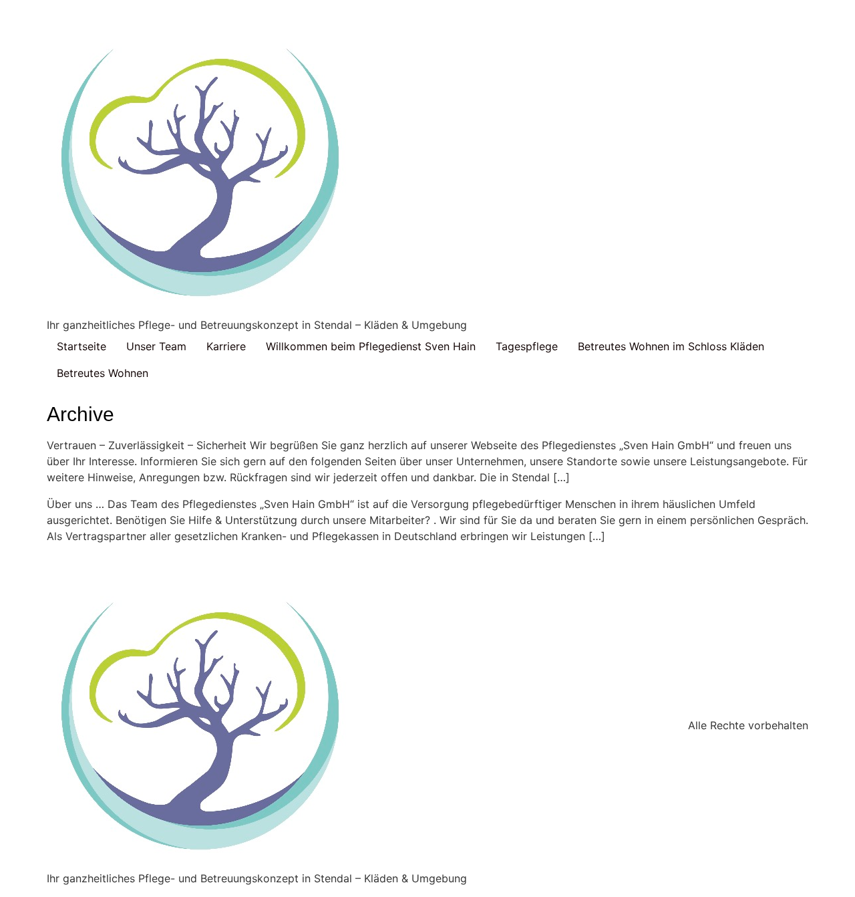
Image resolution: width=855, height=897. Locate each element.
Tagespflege (527, 346)
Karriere (226, 346)
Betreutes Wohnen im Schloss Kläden (671, 346)
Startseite (81, 346)
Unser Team (156, 346)
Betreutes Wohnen (102, 373)
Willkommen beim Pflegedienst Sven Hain (371, 346)
